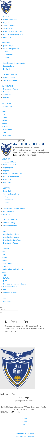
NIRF (5, 281)
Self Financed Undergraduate (14, 63)
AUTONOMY (6, 103)
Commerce (9, 54)
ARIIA (5, 275)
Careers (4, 132)
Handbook (7, 37)
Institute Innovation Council (33, 342)
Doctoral (6, 69)
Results (6, 98)
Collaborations (7, 129)
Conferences (6, 135)
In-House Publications (11, 287)
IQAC (3, 115)
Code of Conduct (9, 165)
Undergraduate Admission (24, 433)
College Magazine (36, 338)
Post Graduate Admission (24, 437)
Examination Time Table (12, 240)
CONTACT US (7, 106)
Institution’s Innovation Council (14, 284)
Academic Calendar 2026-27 (15, 338)
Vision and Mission (10, 19)
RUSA (5, 290)
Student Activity (9, 77)
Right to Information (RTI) (13, 34)
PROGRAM (6, 43)
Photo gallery (7, 263)
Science (7, 57)
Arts (6, 52)
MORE (4, 272)
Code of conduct (9, 25)
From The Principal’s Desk (12, 31)
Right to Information (11, 176)
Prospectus (7, 182)
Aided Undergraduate (11, 49)
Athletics (13, 346)
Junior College (8, 46)
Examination (6, 231)
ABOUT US (6, 17)
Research (5, 126)
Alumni (4, 118)
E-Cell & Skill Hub (40, 334)
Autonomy (5, 248)
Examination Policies (11, 89)
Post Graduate (8, 66)
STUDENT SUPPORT (9, 74)
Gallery (4, 123)
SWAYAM (6, 278)
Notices (6, 92)
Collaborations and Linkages (12, 269)
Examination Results (10, 243)
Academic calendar (10, 293)
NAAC (4, 112)
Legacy (6, 22)
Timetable (7, 95)
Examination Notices (11, 237)
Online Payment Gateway (29, 346)
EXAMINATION (7, 86)
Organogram (8, 28)
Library (4, 121)
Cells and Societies (10, 80)
